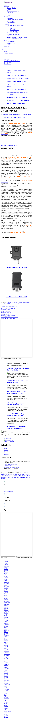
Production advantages (13, 11)
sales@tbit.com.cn (8, 491)
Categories (3, 56)
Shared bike (13, 28)
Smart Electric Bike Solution (14, 34)
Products (6, 16)
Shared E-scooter (14, 30)
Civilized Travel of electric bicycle (15, 25)
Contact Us (7, 46)
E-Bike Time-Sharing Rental (17, 474)
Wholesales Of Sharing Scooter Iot (9, 318)
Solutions (6, 24)
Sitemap (8, 474)
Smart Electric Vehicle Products (15, 19)
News (5, 40)
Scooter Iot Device (5, 309)
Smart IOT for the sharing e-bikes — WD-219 (17, 302)
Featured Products (8, 53)
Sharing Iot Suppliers (6, 312)
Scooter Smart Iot (5, 311)
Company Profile (11, 8)
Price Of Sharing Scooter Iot (8, 308)
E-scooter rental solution (13, 33)
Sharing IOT (10, 18)
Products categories (9, 360)
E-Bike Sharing (21, 475)
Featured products (8, 67)
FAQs (8, 15)
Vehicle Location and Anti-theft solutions (17, 37)
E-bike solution (11, 35)
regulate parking (14, 31)
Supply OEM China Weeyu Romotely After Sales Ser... (16, 414)
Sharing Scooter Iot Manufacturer (9, 315)
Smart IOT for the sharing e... (17, 75)
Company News (11, 41)
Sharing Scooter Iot (5, 314)
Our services (10, 12)
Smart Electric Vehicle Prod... (16, 103)
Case (8, 44)
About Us (6, 6)
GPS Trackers (10, 21)
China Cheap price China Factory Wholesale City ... (15, 403)
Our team (9, 9)
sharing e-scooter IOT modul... (17, 97)
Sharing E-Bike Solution (11, 475)
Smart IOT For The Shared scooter (9, 317)
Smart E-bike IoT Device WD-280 (12, 303)
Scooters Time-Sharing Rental (20, 477)
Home (5, 5)
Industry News (10, 43)
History (9, 13)
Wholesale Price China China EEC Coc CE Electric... (16, 427)
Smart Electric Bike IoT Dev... (17, 82)
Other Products (11, 22)
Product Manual (13, 145)
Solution (6, 451)
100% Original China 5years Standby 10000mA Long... (16, 392)
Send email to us (5, 145)
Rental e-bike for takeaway (14, 38)
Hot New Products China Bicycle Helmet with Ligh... (18, 381)
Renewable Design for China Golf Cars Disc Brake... (18, 369)
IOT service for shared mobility (8, 306)
